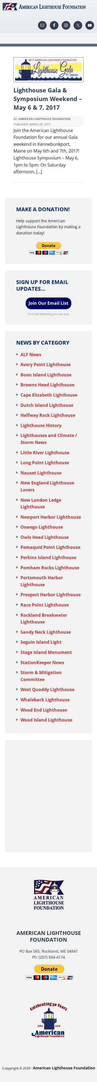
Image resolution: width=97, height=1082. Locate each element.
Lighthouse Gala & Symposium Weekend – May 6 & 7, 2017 (47, 98)
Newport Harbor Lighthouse (50, 517)
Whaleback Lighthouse (45, 700)
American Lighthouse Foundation (48, 6)
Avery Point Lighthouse (45, 364)
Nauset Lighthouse (40, 473)
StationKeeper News (42, 662)
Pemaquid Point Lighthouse (50, 547)
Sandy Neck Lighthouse (45, 632)
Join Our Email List (48, 303)
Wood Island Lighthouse (46, 720)
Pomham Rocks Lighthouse (49, 568)
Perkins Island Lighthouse (48, 557)
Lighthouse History (40, 425)
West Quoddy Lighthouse (47, 689)
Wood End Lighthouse (43, 710)
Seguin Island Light (40, 642)
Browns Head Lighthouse (47, 385)
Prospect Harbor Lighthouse (50, 595)
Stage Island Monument (46, 652)
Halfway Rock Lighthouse (47, 415)
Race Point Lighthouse (44, 605)
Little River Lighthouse (44, 453)
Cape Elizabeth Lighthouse (48, 395)
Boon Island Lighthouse (45, 375)
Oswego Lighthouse (41, 527)
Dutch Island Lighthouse (46, 405)
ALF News (30, 355)
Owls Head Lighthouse (44, 537)
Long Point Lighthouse (44, 463)
